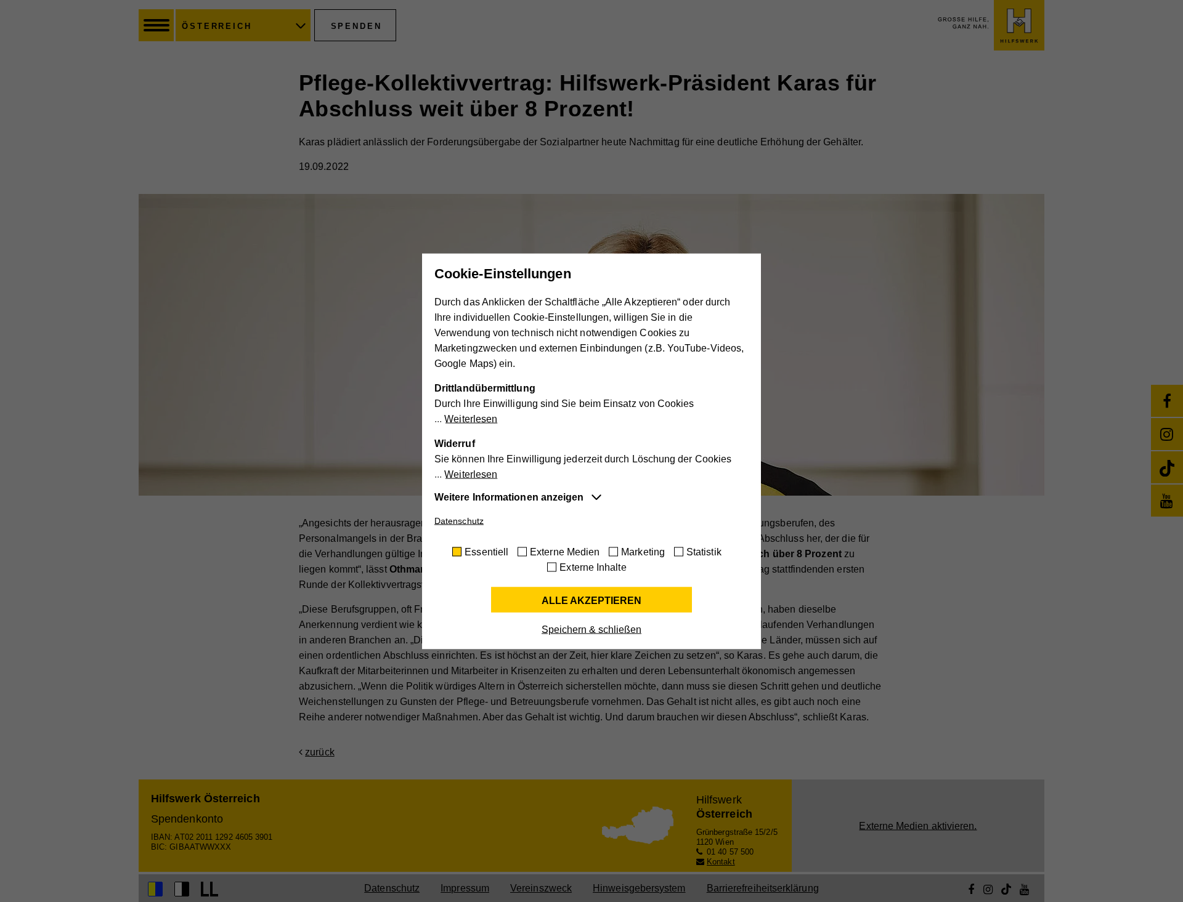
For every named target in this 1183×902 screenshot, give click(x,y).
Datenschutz (459, 520)
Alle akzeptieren (591, 600)
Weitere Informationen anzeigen (508, 496)
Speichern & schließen (591, 629)
